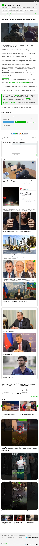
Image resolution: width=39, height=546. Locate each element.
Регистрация (16, 154)
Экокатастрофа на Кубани (33, 13)
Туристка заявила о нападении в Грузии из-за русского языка (31, 523)
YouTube (5, 103)
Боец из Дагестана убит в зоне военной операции (10, 389)
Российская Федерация (11, 10)
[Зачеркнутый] (19, 144)
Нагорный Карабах (4, 10)
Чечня (10, 12)
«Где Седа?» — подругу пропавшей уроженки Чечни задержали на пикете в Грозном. (18, 481)
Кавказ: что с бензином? (6, 13)
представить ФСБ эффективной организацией (19, 82)
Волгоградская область (30, 7)
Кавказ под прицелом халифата (28, 87)
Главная (2, 15)
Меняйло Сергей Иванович (8, 354)
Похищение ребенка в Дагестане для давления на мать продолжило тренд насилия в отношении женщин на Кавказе (19, 180)
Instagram (32, 101)
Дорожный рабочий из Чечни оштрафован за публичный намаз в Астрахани (10, 413)
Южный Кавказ (19, 12)
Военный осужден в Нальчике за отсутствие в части (26, 389)
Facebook (28, 101)
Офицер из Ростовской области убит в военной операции (27, 385)
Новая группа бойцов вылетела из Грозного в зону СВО (9, 385)
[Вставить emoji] (22, 144)
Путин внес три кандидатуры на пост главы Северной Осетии (15, 279)
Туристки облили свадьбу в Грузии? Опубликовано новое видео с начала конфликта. (6, 524)
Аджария (6, 7)
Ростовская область (19, 10)
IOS (20, 95)
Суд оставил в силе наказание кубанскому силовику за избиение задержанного (28, 413)
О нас (2, 537)
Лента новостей (7, 15)
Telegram (28, 98)
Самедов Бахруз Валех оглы (8, 377)
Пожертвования (21, 537)
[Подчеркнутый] (17, 144)
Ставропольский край (5, 12)
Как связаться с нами (11, 537)
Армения (17, 7)
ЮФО (23, 12)
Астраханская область (23, 7)
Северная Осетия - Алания (27, 10)
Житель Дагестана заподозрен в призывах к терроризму (26, 394)
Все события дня (34, 396)
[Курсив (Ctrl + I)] (15, 144)
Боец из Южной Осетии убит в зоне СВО (10, 393)
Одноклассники (12, 102)
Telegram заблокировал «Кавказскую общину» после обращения (19, 523)
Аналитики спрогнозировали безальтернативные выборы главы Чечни (16, 254)
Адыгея (9, 7)
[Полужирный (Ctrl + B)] (13, 144)
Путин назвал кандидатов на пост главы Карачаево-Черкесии (15, 301)
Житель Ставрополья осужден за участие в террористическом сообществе (17, 231)
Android (17, 95)
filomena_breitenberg (11, 137)
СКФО (32, 10)
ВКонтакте (5, 102)
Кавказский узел (5, 78)
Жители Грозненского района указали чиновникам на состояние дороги (17, 206)
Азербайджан (13, 7)
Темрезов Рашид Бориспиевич (8, 331)
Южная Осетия (14, 12)
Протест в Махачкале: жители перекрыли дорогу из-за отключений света (15, 510)
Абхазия (3, 7)
